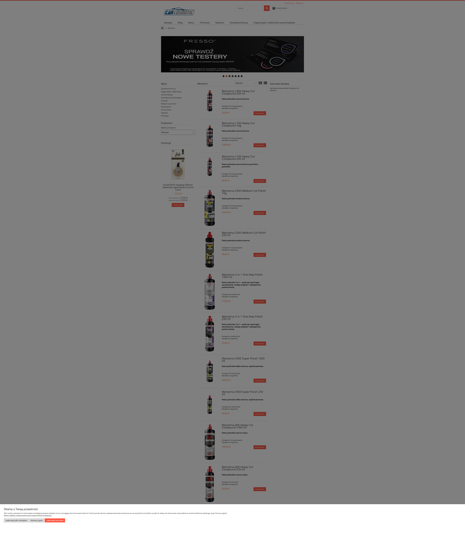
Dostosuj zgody (37, 520)
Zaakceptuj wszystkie (54, 520)
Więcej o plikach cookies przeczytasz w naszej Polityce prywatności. (28, 515)
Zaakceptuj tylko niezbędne (16, 520)
